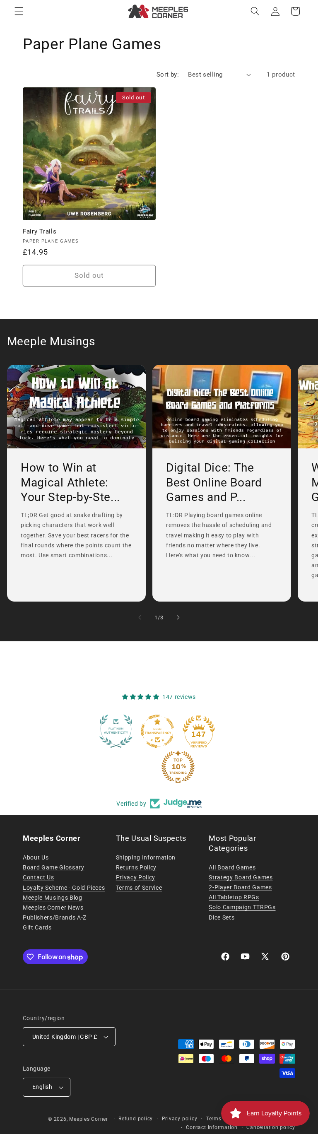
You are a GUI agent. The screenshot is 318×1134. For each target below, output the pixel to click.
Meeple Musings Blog (52, 897)
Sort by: (168, 74)
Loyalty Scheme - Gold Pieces (64, 887)
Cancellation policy (270, 1127)
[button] (19, 11)
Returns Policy (136, 867)
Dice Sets (221, 917)
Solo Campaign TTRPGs (242, 907)
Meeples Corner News (53, 907)
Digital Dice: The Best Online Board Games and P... (214, 482)
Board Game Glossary (53, 867)
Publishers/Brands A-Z (55, 917)
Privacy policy (180, 1119)
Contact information (212, 1127)
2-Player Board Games (240, 887)
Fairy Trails (39, 231)
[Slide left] (140, 617)
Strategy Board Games (240, 877)
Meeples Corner (88, 1119)
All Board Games (232, 867)
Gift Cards (37, 927)
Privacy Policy (135, 877)
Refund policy (135, 1119)
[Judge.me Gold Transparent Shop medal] (138, 731)
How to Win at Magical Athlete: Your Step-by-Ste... (70, 482)
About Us (35, 857)
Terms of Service (139, 887)
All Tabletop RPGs (234, 897)
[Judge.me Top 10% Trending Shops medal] (159, 766)
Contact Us (38, 877)
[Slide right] (178, 617)
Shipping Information (146, 857)
